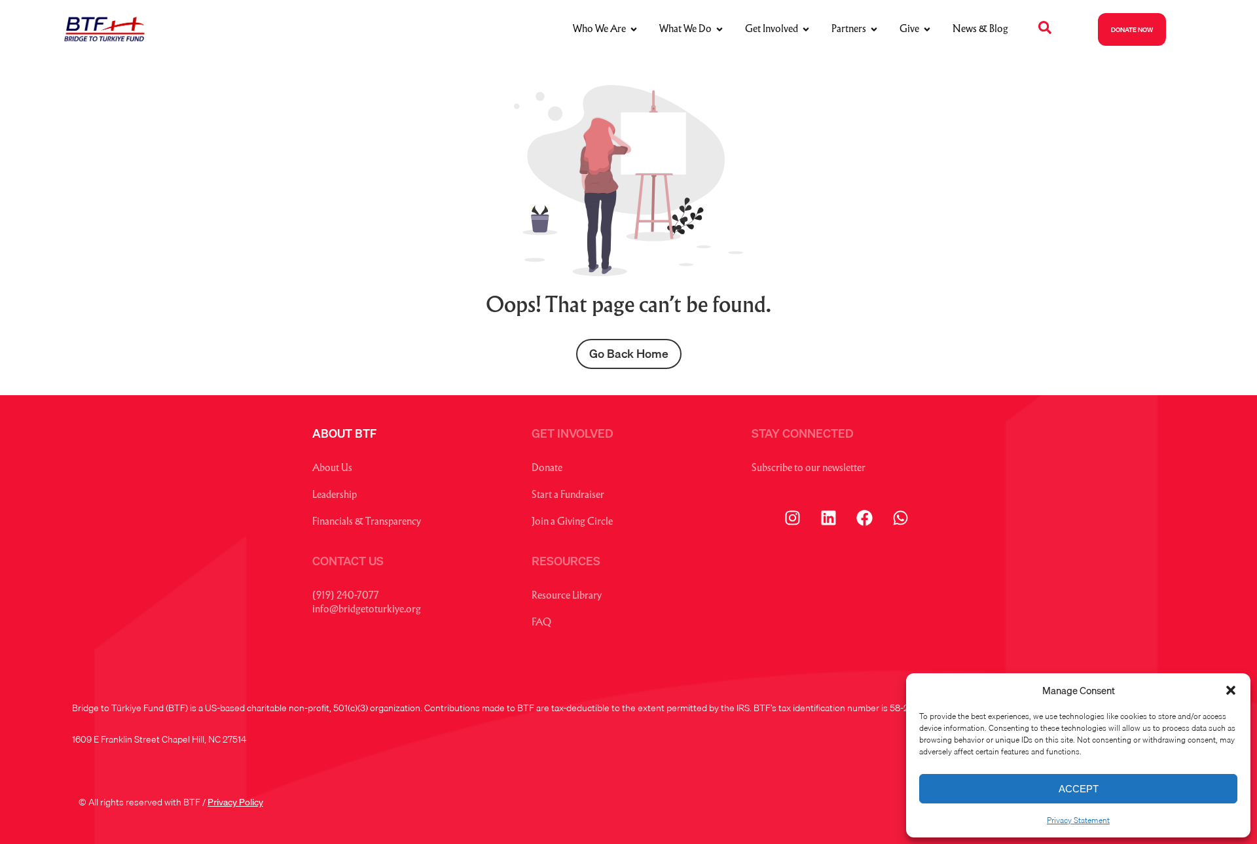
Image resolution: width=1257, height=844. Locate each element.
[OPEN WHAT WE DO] (719, 30)
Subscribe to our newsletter (808, 469)
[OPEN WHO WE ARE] (633, 30)
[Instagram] (792, 518)
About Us (332, 469)
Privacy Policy (235, 802)
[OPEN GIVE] (927, 30)
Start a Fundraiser (568, 496)
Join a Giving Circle (572, 522)
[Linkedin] (828, 518)
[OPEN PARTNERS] (874, 30)
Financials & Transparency (366, 522)
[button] (1230, 690)
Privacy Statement (1078, 820)
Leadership (334, 496)
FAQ (541, 623)
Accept (1079, 788)
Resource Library (567, 596)
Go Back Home (628, 353)
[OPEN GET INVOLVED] (806, 30)
